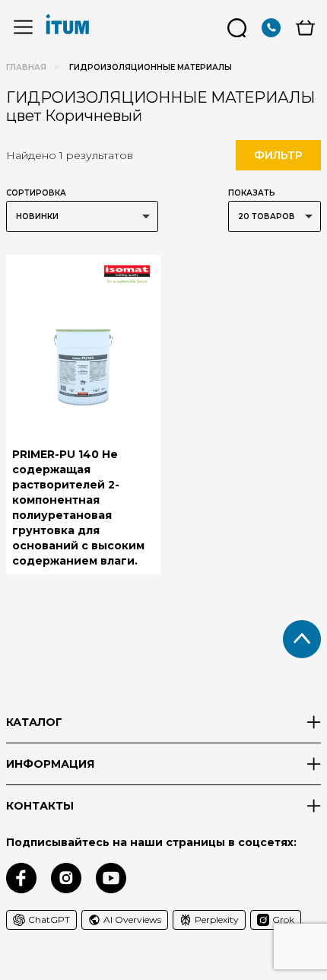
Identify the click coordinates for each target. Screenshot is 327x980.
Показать (251, 193)
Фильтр (278, 155)
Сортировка (36, 193)
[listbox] (82, 216)
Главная (26, 67)
